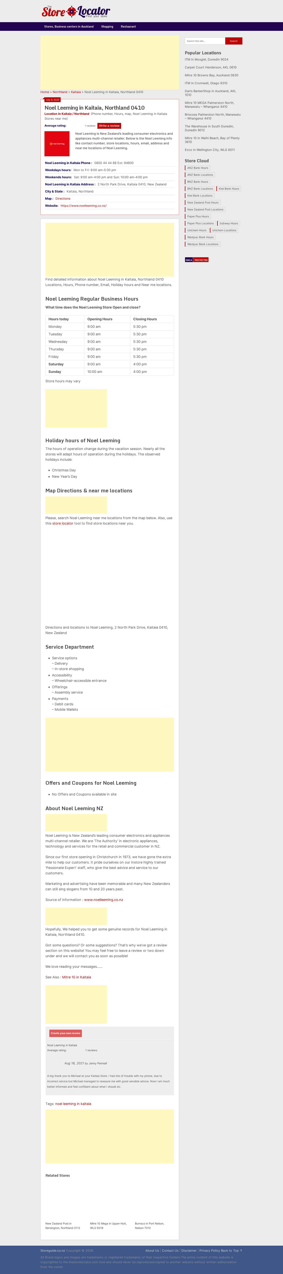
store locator (62, 523)
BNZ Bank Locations (200, 188)
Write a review (109, 126)
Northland (60, 92)
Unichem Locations (224, 230)
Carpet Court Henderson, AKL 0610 (211, 67)
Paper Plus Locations (200, 223)
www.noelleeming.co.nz (103, 900)
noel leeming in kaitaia (73, 1104)
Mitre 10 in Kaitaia (76, 977)
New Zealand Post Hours (203, 202)
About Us (152, 1250)
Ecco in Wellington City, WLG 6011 (210, 150)
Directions (62, 198)
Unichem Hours (196, 230)
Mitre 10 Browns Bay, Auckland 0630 (211, 75)
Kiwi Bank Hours (229, 188)
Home (44, 92)
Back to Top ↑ (232, 1250)
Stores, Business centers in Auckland (69, 26)
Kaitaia (76, 92)
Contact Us (170, 1250)
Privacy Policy (209, 1250)
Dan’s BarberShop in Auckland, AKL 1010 (210, 93)
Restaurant (128, 26)
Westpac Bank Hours (200, 237)
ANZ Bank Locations (200, 174)
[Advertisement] (109, 63)
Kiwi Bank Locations (199, 195)
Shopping (107, 26)
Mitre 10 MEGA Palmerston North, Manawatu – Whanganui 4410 (209, 104)
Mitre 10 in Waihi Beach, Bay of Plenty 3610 (212, 140)
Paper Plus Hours (198, 216)
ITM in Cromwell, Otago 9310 (206, 83)
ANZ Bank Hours (197, 167)
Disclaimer (189, 1250)
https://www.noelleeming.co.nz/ (84, 206)
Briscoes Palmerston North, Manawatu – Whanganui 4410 (213, 116)
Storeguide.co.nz (52, 1250)
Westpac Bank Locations (202, 244)
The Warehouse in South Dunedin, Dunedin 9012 (209, 128)
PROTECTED (201, 260)
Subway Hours (229, 223)
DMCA (189, 260)
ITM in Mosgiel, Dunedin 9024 (206, 59)
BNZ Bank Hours (197, 181)
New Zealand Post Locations (205, 209)
